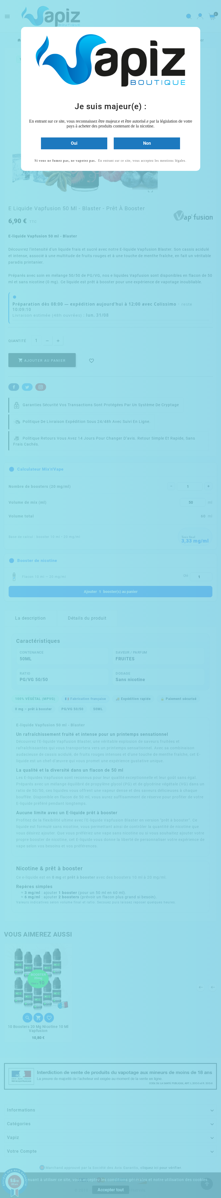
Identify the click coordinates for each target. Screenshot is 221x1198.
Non (147, 143)
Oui (74, 143)
